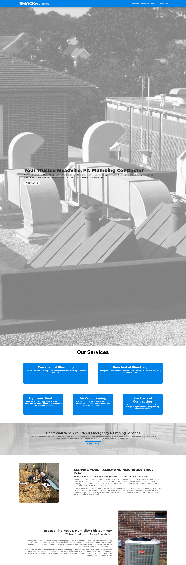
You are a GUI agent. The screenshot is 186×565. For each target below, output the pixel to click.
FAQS (153, 3)
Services (135, 3)
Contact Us (163, 3)
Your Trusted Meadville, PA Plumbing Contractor (84, 170)
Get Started (32, 183)
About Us (145, 3)
